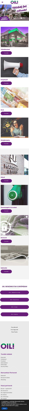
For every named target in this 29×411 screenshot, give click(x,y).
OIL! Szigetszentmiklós (6, 392)
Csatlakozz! (3, 359)
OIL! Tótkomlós (4, 396)
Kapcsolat (3, 357)
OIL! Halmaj (3, 394)
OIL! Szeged (3, 398)
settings (16, 405)
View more (14, 37)
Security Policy (4, 366)
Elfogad (4, 408)
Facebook (14, 327)
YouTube (14, 332)
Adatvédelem (4, 363)
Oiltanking (3, 379)
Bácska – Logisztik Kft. (6, 388)
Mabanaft (3, 375)
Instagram (14, 329)
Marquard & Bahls (5, 377)
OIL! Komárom (4, 390)
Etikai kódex (4, 364)
